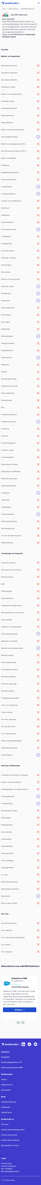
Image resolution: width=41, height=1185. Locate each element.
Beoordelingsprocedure (10, 1171)
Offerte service (7, 1085)
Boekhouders (7, 1074)
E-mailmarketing (6, 803)
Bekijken (19, 1010)
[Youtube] (35, 1044)
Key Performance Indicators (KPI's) (13, 151)
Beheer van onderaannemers (11, 94)
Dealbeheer (5, 215)
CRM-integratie (6, 591)
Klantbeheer (5, 329)
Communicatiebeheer (9, 179)
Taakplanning (6, 507)
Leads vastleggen (7, 860)
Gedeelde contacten (8, 258)
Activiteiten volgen (7, 101)
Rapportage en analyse (9, 464)
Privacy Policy (6, 1163)
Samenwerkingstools (8, 486)
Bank (3, 1097)
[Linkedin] (23, 1044)
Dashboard (5, 208)
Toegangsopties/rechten (10, 698)
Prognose (4, 436)
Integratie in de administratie (11, 627)
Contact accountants (9, 1135)
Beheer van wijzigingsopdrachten (13, 144)
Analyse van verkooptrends (11, 782)
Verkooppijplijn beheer (9, 137)
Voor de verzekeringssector (11, 535)
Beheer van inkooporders (10, 279)
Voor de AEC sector (8, 726)
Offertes (4, 372)
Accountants (6, 1090)
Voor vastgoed (6, 952)
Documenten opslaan (8, 229)
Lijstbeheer (5, 365)
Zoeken (4, 1079)
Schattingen (5, 493)
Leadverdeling (6, 839)
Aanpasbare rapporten (9, 73)
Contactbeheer (6, 187)
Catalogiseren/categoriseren (11, 605)
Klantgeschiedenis (7, 343)
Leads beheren (6, 357)
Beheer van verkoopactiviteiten (12, 130)
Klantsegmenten (7, 825)
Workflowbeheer (7, 543)
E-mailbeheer (6, 236)
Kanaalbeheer (6, 293)
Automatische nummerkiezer (11, 570)
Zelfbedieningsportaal (9, 748)
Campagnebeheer (7, 796)
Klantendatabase (7, 336)
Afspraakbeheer (7, 122)
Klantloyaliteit (5, 818)
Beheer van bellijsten (8, 158)
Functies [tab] (4, 50)
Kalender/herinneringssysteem (12, 648)
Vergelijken (5, 1057)
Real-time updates (7, 691)
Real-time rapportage (9, 684)
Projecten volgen (7, 450)
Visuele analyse (6, 712)
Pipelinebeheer (6, 400)
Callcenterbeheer (7, 598)
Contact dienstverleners (10, 1140)
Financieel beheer (7, 251)
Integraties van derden (9, 641)
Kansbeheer (5, 300)
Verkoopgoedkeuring (9, 521)
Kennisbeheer (6, 315)
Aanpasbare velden (8, 87)
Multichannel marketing (9, 882)
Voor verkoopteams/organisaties (13, 937)
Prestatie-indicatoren (8, 422)
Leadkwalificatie (7, 846)
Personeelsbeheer (8, 393)
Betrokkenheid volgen (9, 811)
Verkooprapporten (8, 528)
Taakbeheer (5, 500)
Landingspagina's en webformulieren (14, 789)
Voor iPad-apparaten (8, 734)
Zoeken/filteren (6, 755)
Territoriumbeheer (7, 514)
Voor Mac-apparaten (8, 719)
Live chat (4, 875)
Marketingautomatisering (10, 889)
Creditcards (5, 1107)
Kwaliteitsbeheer (7, 350)
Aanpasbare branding (9, 65)
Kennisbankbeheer (8, 308)
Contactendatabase (8, 194)
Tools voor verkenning (9, 705)
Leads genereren (7, 853)
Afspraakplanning (7, 115)
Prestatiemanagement (9, 414)
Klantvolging (5, 322)
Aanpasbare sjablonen (9, 80)
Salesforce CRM (19, 978)
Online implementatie (8, 662)
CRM (2, 584)
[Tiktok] (29, 1044)
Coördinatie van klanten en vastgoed (14, 775)
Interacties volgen (7, 286)
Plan (2, 407)
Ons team (4, 1124)
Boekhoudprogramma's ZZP (11, 1062)
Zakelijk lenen (6, 1112)
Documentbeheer (7, 222)
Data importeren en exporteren (12, 612)
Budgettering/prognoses (10, 172)
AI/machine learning (8, 563)
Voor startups (6, 945)
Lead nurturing (6, 832)
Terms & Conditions (8, 1166)
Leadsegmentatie (7, 868)
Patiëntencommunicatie (9, 386)
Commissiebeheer (7, 457)
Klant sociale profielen (9, 903)
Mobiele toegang (7, 655)
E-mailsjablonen (6, 244)
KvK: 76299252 (6, 1169)
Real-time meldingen (8, 677)
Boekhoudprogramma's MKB (12, 1067)
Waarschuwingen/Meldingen (11, 741)
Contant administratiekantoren (13, 1130)
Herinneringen (6, 265)
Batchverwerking (7, 577)
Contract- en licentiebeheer (11, 201)
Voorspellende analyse (9, 669)
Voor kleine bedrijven (9, 923)
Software (5, 1052)
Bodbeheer (5, 165)
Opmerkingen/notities (9, 379)
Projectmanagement (8, 443)
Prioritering (5, 429)
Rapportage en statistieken (11, 471)
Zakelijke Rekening (8, 1102)
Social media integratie (9, 634)
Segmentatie (5, 896)
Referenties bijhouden (9, 478)
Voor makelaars (6, 930)
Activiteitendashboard (9, 108)
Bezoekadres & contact (10, 1145)
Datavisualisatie (6, 620)
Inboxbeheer (5, 272)
